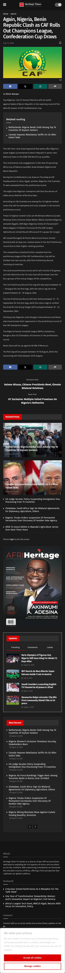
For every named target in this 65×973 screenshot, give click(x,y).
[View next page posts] (35, 826)
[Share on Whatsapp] (40, 86)
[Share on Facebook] (10, 86)
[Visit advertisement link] (32, 587)
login (12, 539)
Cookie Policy (19, 950)
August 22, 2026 (13, 492)
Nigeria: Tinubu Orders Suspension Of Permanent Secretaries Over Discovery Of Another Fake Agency (31, 519)
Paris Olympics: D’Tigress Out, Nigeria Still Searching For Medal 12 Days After (39, 658)
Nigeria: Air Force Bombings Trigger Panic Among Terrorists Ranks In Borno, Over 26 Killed (33, 777)
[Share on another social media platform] (55, 86)
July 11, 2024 (8, 43)
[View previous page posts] (29, 826)
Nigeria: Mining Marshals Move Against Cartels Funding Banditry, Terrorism (32, 813)
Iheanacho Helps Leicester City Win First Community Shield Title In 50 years (39, 700)
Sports (13, 14)
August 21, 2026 (16, 793)
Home (5, 14)
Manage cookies (32, 966)
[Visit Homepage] (30, 5)
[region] (32, 950)
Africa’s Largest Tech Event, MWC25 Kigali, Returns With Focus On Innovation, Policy (33, 905)
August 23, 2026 (13, 454)
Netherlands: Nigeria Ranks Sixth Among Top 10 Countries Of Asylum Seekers (32, 128)
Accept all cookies (32, 957)
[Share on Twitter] (25, 86)
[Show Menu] (4, 4)
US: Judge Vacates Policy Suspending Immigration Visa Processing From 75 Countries (32, 500)
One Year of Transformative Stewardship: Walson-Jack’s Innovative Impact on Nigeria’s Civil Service (30, 897)
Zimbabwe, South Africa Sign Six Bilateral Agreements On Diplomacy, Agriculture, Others (32, 509)
